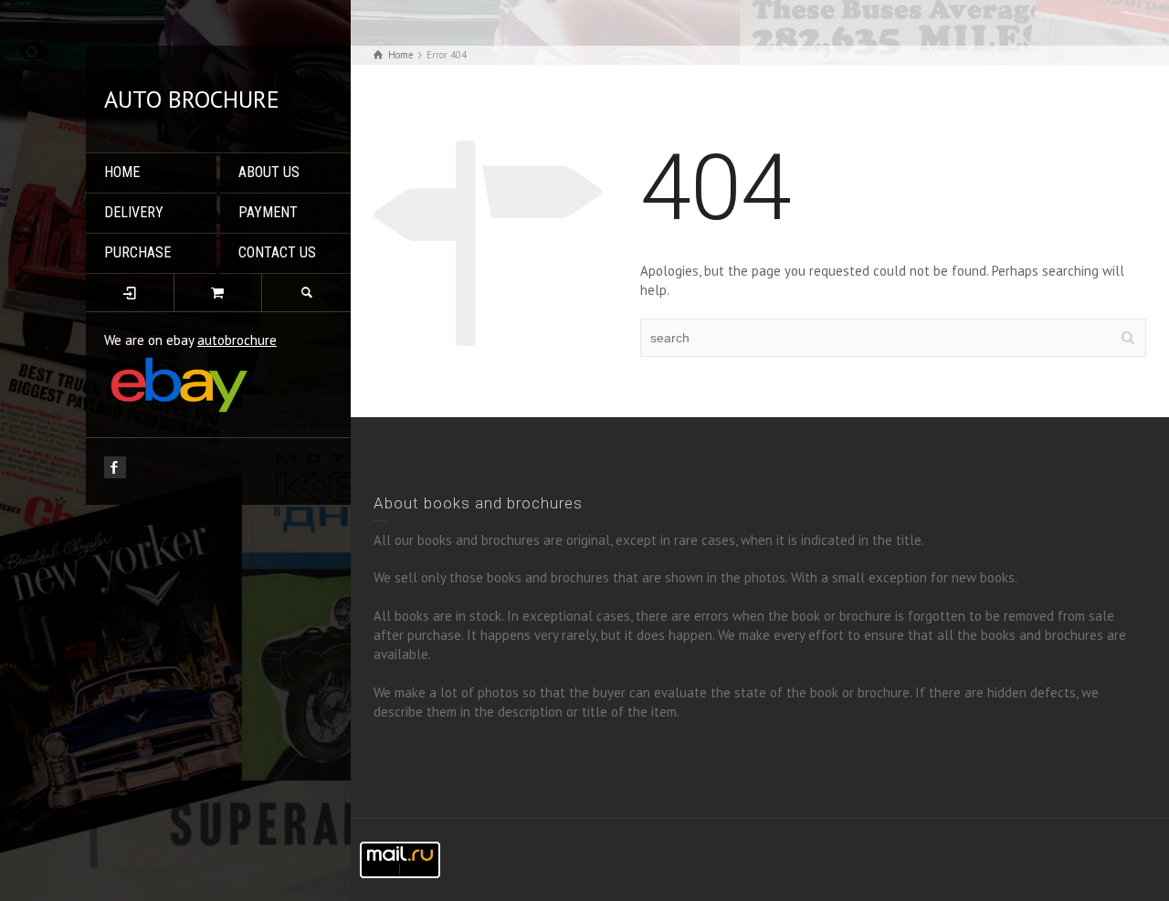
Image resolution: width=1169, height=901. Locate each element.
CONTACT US (277, 252)
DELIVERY (133, 212)
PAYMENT (268, 212)
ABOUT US (269, 172)
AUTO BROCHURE (191, 99)
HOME (122, 172)
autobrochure (237, 340)
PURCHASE (137, 252)
